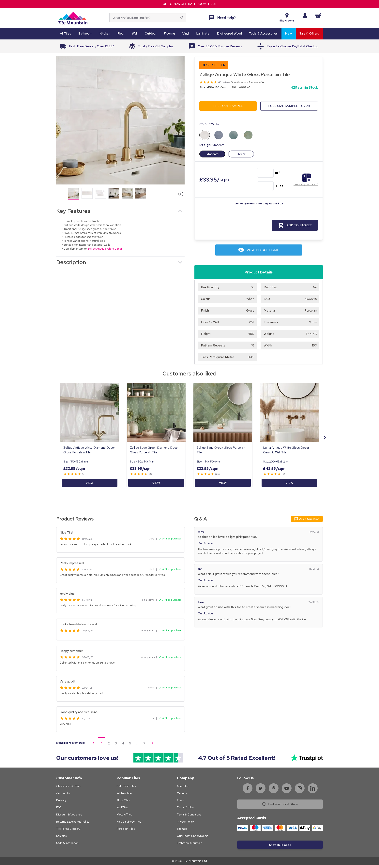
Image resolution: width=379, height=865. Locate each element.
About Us (182, 786)
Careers (182, 793)
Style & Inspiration (67, 843)
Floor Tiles (123, 800)
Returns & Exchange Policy (72, 821)
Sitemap (182, 828)
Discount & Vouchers (69, 814)
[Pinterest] (273, 788)
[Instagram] (299, 788)
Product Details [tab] (259, 272)
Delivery (61, 800)
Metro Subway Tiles (129, 821)
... (137, 743)
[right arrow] (180, 194)
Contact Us (63, 793)
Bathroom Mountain (189, 843)
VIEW (90, 483)
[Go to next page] (152, 743)
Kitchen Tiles (124, 793)
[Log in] (304, 15)
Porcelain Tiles (126, 828)
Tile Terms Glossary (68, 828)
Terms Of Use (185, 807)
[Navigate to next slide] (325, 437)
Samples (61, 836)
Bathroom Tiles (126, 786)
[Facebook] (247, 788)
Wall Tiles (122, 807)
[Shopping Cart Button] (318, 15)
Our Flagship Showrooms (192, 836)
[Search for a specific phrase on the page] (182, 17)
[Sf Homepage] (73, 17)
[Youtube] (286, 788)
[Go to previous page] (93, 743)
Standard (212, 154)
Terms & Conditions (189, 814)
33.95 (214, 179)
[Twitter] (260, 788)
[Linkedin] (312, 788)
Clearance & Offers (68, 786)
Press (180, 800)
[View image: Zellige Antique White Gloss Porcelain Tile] (120, 120)
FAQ (59, 807)
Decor (241, 154)
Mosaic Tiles (124, 814)
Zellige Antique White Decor (104, 248)
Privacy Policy (185, 821)
